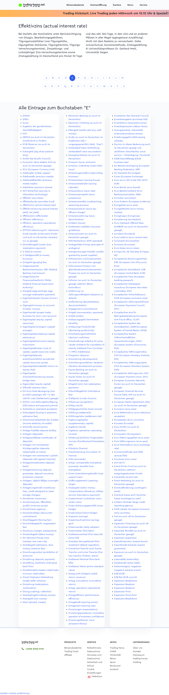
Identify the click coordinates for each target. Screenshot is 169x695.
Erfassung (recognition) (81, 402)
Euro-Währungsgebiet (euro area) (131, 438)
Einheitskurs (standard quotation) (40, 409)
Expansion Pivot (122, 591)
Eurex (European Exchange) (128, 176)
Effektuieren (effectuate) (35, 216)
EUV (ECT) (119, 463)
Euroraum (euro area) (125, 409)
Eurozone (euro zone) (125, 459)
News (130, 5)
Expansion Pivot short (125, 595)
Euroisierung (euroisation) (127, 219)
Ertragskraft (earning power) (83, 602)
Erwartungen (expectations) (83, 609)
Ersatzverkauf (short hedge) (83, 513)
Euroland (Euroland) (124, 234)
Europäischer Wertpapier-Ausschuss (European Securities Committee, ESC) (130, 287)
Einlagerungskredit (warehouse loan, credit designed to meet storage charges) (39, 491)
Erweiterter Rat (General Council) (131, 116)
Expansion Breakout (124, 584)
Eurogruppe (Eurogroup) (127, 216)
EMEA (26, 119)
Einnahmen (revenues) (34, 498)
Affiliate (68, 655)
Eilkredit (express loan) (34, 387)
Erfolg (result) (76, 405)
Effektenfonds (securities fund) (39, 201)
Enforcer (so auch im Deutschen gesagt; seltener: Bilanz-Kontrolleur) (85, 283)
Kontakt (137, 651)
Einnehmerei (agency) (34, 509)
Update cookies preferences (15, 693)
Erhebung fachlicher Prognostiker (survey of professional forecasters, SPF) (87, 441)
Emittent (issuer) (77, 223)
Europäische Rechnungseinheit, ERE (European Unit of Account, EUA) (130, 262)
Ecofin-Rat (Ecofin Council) (37, 159)
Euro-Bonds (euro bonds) (127, 187)
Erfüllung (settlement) (80, 412)
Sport (113, 662)
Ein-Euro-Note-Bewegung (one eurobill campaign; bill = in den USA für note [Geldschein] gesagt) (40, 394)
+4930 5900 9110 (34, 649)
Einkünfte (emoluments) (35, 427)
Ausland (114, 669)
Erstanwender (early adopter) (84, 527)
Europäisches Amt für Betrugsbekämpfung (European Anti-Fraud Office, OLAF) (130, 316)
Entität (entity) (76, 316)
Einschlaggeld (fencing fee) (37, 520)
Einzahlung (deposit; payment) (39, 559)
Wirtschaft (115, 655)
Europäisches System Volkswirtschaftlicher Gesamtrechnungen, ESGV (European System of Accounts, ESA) (130, 341)
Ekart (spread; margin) (34, 602)
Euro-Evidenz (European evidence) (132, 201)
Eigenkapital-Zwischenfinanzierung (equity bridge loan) (38, 376)
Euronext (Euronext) (124, 244)
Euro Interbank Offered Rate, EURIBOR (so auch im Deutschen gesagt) (131, 226)
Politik (113, 651)
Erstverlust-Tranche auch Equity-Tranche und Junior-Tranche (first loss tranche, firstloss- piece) (86, 552)
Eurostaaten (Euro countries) (129, 420)
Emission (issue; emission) (82, 162)
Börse (113, 658)
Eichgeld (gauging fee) (35, 262)
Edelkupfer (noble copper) (36, 173)
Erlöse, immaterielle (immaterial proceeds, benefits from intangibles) (85, 466)
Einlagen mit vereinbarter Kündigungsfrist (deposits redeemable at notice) (36, 448)
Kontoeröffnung (98, 5)
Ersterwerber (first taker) (81, 531)
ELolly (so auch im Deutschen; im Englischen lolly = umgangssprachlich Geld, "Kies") (86, 140)
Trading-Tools (71, 651)
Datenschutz (93, 651)
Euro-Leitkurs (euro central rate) (130, 237)
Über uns (137, 648)
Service (143, 5)
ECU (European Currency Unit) (39, 169)
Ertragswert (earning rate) (82, 606)
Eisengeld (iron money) (35, 599)
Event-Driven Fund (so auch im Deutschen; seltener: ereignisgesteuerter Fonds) (130, 469)
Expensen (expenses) (125, 538)
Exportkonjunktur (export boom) (131, 541)
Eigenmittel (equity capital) (37, 384)
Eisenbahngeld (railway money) (39, 595)
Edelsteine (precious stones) (37, 187)
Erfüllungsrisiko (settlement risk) (85, 416)
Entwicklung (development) (83, 359)
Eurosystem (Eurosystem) (127, 434)
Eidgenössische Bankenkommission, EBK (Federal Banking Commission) (40, 269)
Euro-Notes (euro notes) (126, 248)
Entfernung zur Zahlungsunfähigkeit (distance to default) (86, 294)
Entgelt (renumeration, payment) (86, 312)
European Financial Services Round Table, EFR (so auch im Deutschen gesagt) (129, 394)
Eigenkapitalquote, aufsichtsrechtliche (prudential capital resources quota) (38, 359)
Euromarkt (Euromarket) (126, 241)
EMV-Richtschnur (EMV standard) (85, 241)
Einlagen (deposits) (33, 434)
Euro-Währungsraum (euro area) (131, 441)
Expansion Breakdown (125, 581)
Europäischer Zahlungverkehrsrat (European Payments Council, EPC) (131, 305)
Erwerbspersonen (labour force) (130, 126)
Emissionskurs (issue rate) (82, 191)
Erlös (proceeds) (77, 459)
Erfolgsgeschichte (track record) (85, 409)
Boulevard (115, 666)
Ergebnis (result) (77, 427)
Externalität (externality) (126, 559)
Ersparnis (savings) (78, 516)
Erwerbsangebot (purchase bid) (131, 119)
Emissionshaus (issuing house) (84, 180)
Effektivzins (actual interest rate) (39, 205)
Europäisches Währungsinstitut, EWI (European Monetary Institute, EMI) (132, 355)
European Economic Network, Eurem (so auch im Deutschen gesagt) (129, 384)
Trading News (117, 648)
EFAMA (26, 116)
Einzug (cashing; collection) (37, 591)
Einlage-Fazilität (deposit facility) (39, 430)
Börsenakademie (75, 5)
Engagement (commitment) (83, 309)
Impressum (138, 655)
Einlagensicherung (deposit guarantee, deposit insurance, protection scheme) (38, 473)
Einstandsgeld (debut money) (38, 534)
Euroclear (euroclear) (125, 198)
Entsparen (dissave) (79, 355)
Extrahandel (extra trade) (127, 563)
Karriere (117, 5)
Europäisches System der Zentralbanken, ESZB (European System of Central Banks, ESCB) (130, 326)
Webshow (97, 676)
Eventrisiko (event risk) (126, 477)
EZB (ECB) (119, 573)
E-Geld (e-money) (32, 252)
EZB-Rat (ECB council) (125, 577)
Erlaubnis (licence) (78, 448)
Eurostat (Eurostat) (124, 423)
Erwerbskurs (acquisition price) (130, 123)
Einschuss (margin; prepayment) (40, 531)
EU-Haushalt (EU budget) (127, 173)
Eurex (26, 123)
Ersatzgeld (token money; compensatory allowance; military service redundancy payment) (86, 491)
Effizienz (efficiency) (33, 219)
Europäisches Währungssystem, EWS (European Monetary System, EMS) (132, 366)
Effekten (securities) (33, 198)
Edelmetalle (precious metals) (38, 176)
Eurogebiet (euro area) (126, 205)
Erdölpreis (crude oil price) (82, 398)
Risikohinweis (94, 648)
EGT (25, 133)
